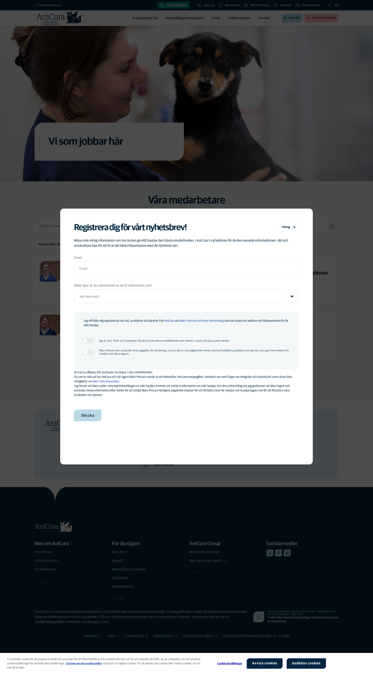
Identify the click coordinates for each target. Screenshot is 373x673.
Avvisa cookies (264, 663)
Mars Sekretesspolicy (106, 381)
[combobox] (186, 296)
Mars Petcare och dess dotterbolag (202, 320)
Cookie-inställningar (229, 663)
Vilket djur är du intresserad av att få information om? (113, 285)
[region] (186, 663)
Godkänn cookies (306, 663)
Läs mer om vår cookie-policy (84, 663)
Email (78, 257)
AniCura (169, 320)
